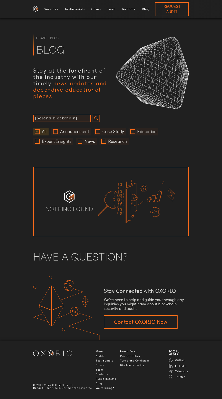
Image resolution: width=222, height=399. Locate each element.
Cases (100, 365)
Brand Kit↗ (127, 351)
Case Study (113, 131)
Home (41, 38)
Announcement (74, 131)
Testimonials (104, 360)
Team (99, 369)
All (44, 131)
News (90, 141)
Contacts (102, 374)
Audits (100, 356)
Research (117, 141)
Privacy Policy (130, 356)
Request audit (172, 9)
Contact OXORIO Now (140, 322)
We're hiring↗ (105, 388)
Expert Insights (56, 141)
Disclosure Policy (132, 365)
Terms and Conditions (135, 360)
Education (147, 131)
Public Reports (106, 379)
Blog (99, 383)
